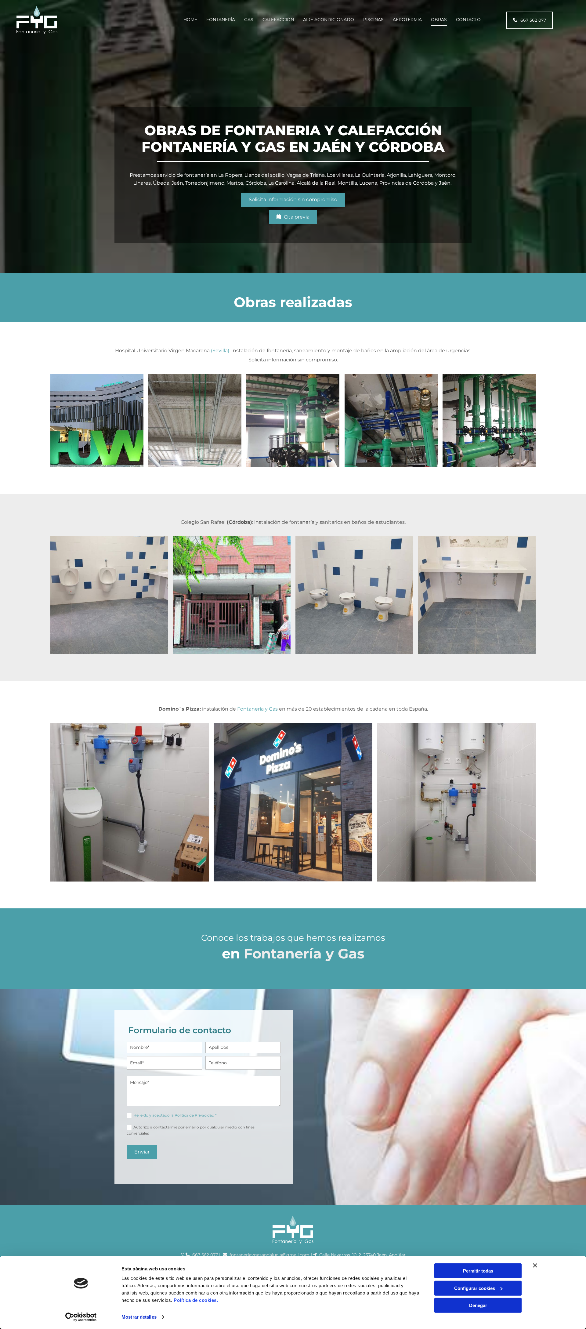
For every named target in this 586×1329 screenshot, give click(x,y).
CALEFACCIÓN (278, 19)
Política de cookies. (196, 1300)
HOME (190, 19)
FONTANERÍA (220, 19)
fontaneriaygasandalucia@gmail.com (270, 1255)
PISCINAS (373, 19)
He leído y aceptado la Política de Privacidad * (175, 1115)
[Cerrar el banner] (535, 1265)
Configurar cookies (474, 1288)
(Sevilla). (220, 350)
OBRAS (439, 19)
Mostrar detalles (139, 1317)
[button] (529, 20)
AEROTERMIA (407, 19)
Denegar (478, 1305)
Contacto (468, 19)
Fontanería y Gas (257, 709)
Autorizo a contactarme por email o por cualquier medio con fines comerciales (191, 1130)
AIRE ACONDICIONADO (328, 19)
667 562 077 (205, 1255)
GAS (248, 19)
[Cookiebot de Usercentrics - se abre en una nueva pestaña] (81, 1317)
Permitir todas (478, 1270)
